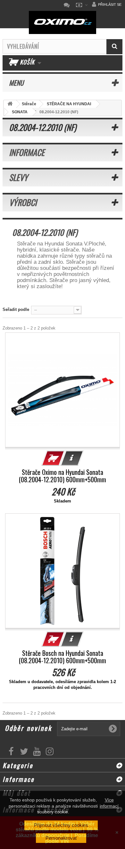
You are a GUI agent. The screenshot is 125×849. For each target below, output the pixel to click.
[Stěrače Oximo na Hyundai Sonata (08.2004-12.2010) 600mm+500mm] (62, 390)
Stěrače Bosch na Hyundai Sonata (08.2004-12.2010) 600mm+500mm (62, 656)
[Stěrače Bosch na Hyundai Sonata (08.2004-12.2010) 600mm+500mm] (62, 571)
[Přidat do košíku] (53, 458)
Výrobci (23, 202)
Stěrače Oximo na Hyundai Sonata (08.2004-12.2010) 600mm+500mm (62, 475)
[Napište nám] (68, 5)
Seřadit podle (16, 309)
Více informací (109, 802)
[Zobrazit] (72, 458)
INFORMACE (27, 152)
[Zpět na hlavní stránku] (10, 104)
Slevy (18, 177)
